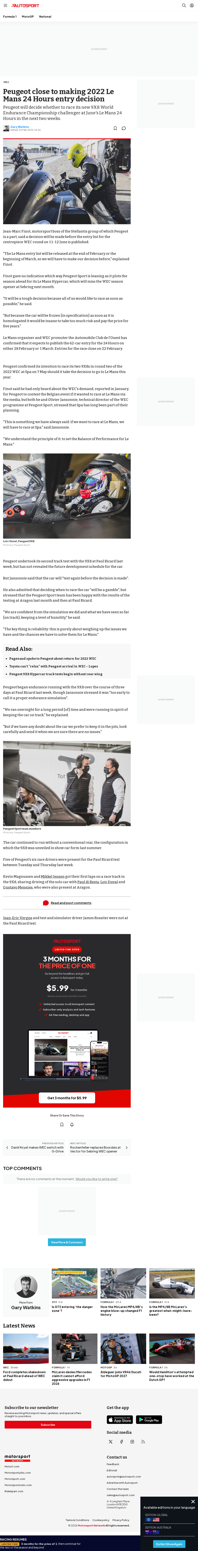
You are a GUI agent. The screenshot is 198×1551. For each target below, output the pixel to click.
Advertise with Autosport (122, 1482)
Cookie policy (100, 1520)
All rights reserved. (117, 1525)
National (45, 16)
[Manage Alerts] (72, 1124)
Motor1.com (12, 1466)
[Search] (184, 5)
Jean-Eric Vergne (17, 918)
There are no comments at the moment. (67, 1179)
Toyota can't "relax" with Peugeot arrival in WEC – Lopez (53, 666)
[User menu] (192, 5)
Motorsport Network (91, 1525)
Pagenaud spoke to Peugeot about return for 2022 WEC (52, 658)
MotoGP (28, 16)
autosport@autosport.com (124, 1476)
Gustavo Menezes (18, 887)
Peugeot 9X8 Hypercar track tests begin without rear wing (55, 674)
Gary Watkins (19, 126)
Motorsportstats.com (18, 1485)
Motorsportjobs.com (18, 1472)
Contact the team (118, 1488)
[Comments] (125, 128)
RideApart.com (14, 1491)
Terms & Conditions (77, 1520)
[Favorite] (115, 128)
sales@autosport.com (121, 1495)
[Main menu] (5, 5)
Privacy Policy (121, 1520)
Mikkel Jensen (53, 876)
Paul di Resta (88, 882)
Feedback (113, 1464)
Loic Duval (109, 882)
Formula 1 (9, 16)
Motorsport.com (15, 1478)
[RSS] (143, 1442)
